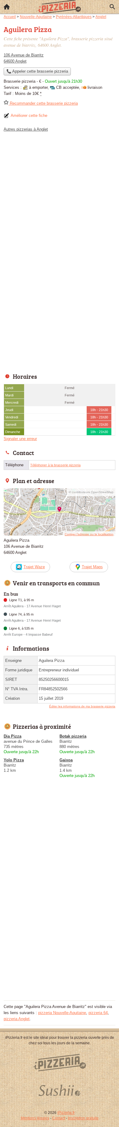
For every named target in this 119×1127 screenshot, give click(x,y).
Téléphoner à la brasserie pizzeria (55, 465)
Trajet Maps (92, 567)
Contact (58, 1118)
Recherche (112, 6)
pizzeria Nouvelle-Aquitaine (62, 1012)
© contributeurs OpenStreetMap (91, 492)
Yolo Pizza (14, 760)
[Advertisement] (59, 306)
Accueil (6, 6)
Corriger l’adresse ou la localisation (89, 534)
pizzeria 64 (98, 1012)
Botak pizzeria (73, 736)
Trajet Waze (34, 567)
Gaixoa (66, 760)
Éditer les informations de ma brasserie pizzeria (82, 706)
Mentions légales (35, 1118)
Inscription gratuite (83, 1118)
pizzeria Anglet (17, 1019)
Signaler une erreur (20, 438)
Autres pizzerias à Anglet (26, 129)
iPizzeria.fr (66, 1113)
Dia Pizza (12, 736)
